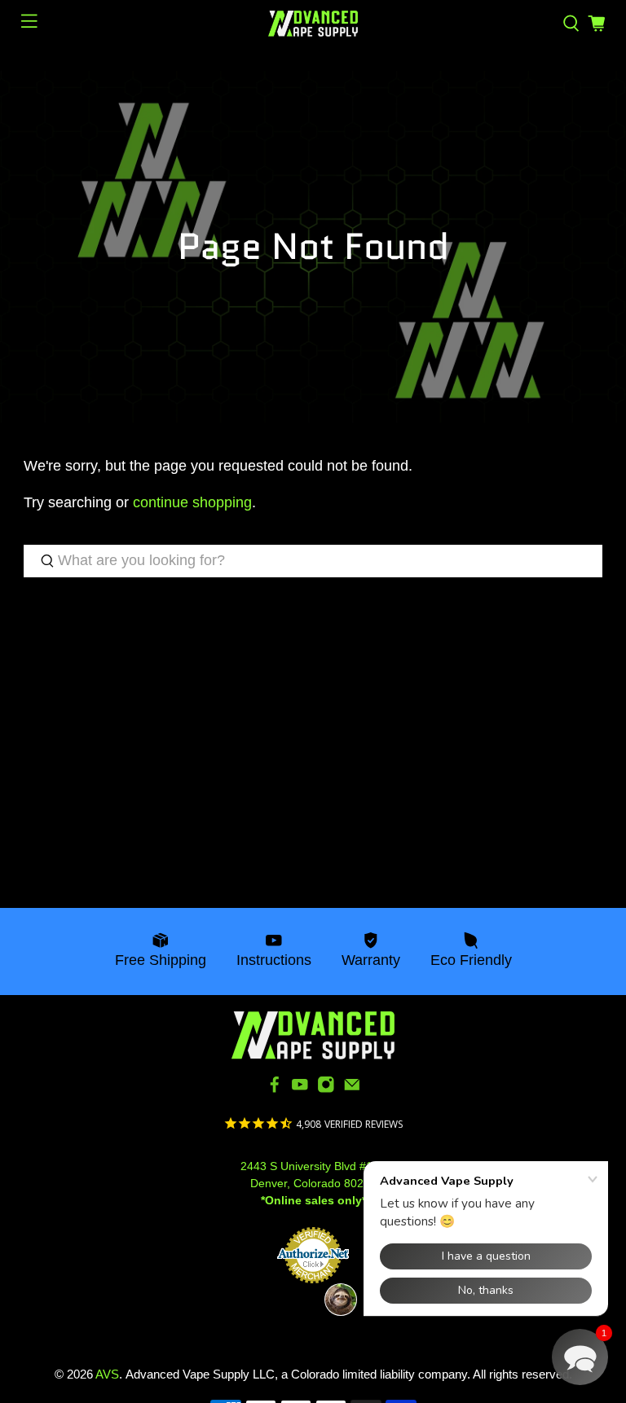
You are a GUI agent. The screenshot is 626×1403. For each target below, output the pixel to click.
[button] (580, 1357)
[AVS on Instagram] (326, 1089)
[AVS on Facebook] (275, 1089)
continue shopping (192, 502)
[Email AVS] (352, 1089)
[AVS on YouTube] (300, 1089)
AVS (107, 1374)
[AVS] (313, 24)
